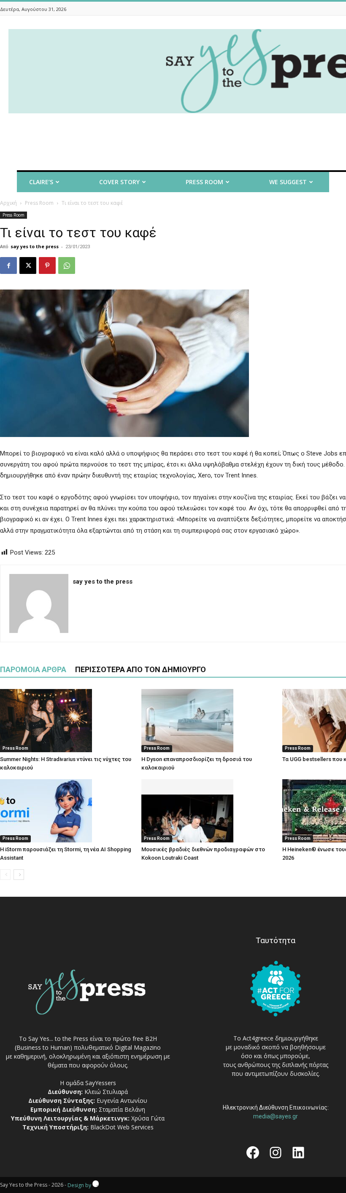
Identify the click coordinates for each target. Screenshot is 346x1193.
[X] (27, 265)
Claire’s (41, 182)
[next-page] (19, 874)
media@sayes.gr (275, 1116)
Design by (80, 1185)
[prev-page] (5, 874)
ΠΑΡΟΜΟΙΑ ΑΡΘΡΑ (33, 669)
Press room (204, 182)
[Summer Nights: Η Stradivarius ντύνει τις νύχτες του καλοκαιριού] (66, 720)
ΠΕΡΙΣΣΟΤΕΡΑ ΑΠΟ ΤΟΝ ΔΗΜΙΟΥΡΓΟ (140, 669)
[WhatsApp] (66, 265)
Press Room (39, 202)
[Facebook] (8, 265)
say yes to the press (35, 246)
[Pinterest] (47, 265)
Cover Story (119, 182)
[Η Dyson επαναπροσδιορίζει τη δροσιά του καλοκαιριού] (207, 720)
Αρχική (8, 202)
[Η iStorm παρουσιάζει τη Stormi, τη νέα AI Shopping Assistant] (66, 810)
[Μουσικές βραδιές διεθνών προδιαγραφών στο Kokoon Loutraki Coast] (207, 810)
